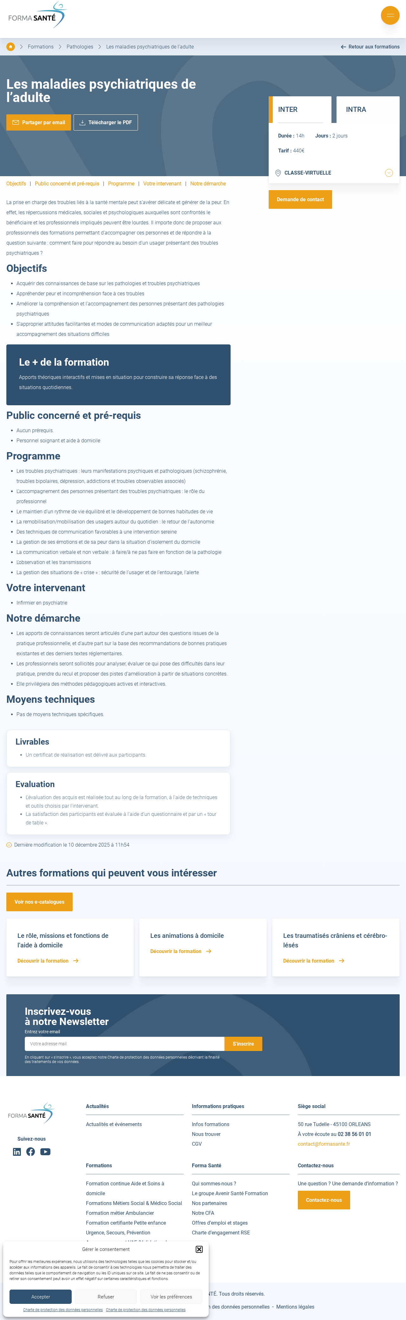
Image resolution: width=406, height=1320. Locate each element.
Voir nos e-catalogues (39, 902)
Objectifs (16, 183)
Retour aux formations (374, 47)
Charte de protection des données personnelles (63, 1310)
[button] (199, 1249)
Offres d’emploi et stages (220, 1223)
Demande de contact (300, 199)
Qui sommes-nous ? (214, 1184)
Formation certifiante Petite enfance (126, 1223)
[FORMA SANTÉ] (38, 28)
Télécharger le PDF (110, 122)
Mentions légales (295, 1307)
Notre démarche (208, 183)
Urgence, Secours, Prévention (118, 1233)
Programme (121, 183)
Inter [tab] (288, 109)
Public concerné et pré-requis (67, 183)
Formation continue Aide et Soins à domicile (125, 1188)
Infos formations (210, 1124)
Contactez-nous (324, 1200)
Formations (41, 47)
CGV (197, 1144)
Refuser (106, 1297)
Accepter (40, 1297)
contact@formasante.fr (324, 1144)
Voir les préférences (171, 1297)
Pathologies (80, 47)
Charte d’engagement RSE (221, 1233)
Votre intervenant (162, 183)
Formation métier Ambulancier (120, 1213)
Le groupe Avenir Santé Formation (230, 1193)
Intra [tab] (356, 109)
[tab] (389, 173)
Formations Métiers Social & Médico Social (134, 1203)
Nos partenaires (209, 1203)
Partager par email (43, 122)
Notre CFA (203, 1213)
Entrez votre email (42, 1031)
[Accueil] (10, 46)
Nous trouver (206, 1134)
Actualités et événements (114, 1124)
